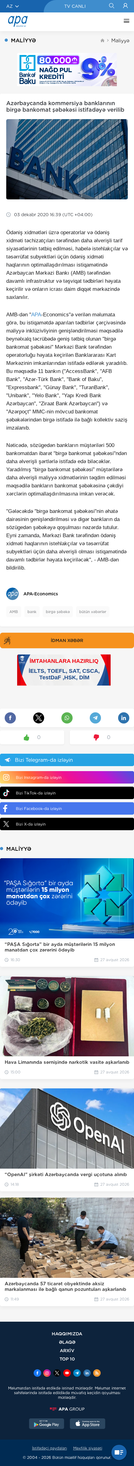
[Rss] (97, 1373)
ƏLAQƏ (67, 1342)
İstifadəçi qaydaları (49, 1448)
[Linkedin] (87, 1373)
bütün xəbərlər (92, 611)
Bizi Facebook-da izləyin (39, 808)
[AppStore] (87, 1424)
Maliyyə (120, 41)
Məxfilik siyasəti (87, 1448)
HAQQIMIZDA (67, 1333)
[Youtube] (67, 1373)
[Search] (111, 6)
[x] (57, 1373)
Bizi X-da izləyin (30, 824)
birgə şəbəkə (58, 611)
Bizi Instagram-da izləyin (38, 777)
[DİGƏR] (125, 22)
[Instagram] (47, 1373)
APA (36, 315)
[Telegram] (77, 1373)
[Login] (125, 6)
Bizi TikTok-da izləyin (35, 793)
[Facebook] (37, 1373)
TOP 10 (67, 1358)
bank (31, 611)
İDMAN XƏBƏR (67, 640)
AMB (13, 611)
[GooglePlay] (47, 1424)
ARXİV (67, 1350)
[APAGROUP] (67, 1409)
